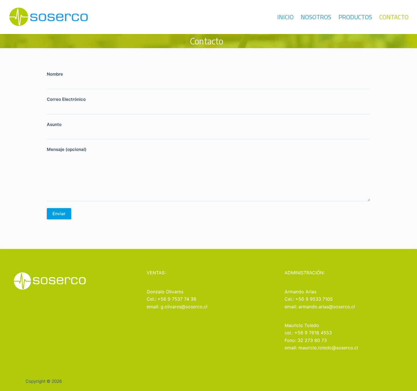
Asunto (54, 124)
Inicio (285, 17)
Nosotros (316, 17)
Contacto (393, 17)
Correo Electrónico (66, 99)
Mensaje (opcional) (67, 149)
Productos (355, 17)
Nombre (55, 74)
